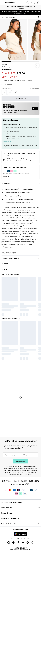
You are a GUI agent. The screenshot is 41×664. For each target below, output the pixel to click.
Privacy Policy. (27, 474)
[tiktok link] (28, 542)
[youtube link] (23, 542)
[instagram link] (8, 542)
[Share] (38, 17)
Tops (3, 17)
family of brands (9, 470)
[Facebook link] (18, 542)
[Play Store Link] (20, 534)
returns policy (28, 160)
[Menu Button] (3, 3)
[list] (20, 8)
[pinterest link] (13, 542)
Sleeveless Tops (10, 17)
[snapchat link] (32, 542)
